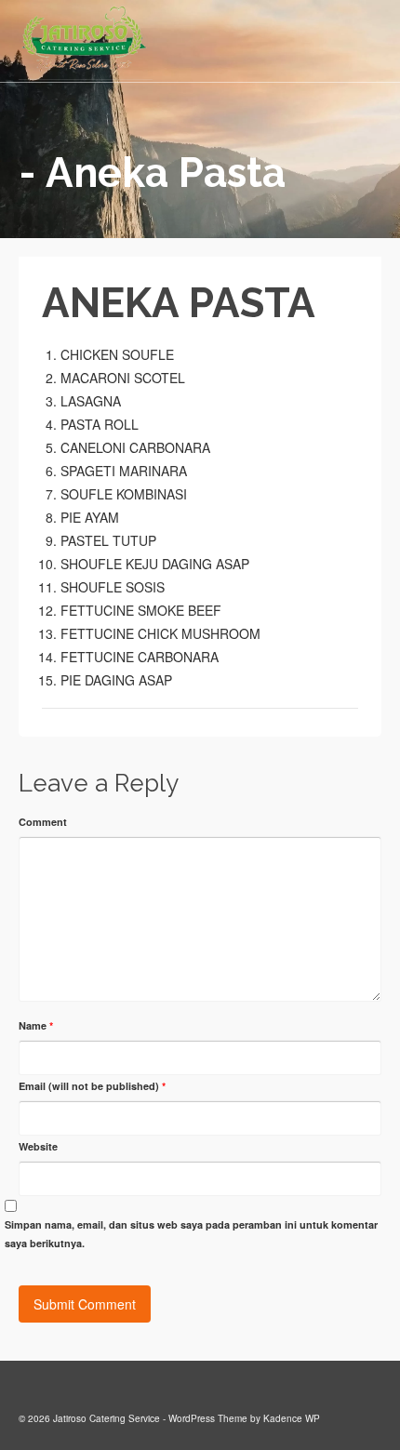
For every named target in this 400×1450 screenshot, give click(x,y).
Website (38, 1146)
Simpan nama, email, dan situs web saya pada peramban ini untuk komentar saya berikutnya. (191, 1233)
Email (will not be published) (92, 1086)
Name (36, 1025)
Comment (43, 822)
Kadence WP (291, 1418)
